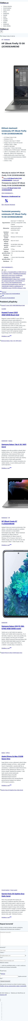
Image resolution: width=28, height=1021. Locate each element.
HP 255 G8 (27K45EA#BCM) (7, 297)
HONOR (5, 18)
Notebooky (7, 39)
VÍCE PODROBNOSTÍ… (7, 193)
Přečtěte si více (6, 336)
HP (2, 39)
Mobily (3, 752)
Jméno (2, 952)
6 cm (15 (17, 272)
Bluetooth (19, 273)
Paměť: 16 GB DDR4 (15, 280)
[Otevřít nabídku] (1, 31)
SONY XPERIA (7, 26)
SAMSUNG (6, 13)
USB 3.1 (7, 286)
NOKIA (5, 22)
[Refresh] (2, 973)
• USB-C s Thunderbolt (8, 272)
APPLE (5, 11)
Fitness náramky (7, 6)
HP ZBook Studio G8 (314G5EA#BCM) (10, 292)
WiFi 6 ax (13, 286)
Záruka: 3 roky (22, 288)
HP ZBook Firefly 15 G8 (17, 279)
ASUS (4, 17)
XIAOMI (5, 15)
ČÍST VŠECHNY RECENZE (8, 204)
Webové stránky (4, 962)
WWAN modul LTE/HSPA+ (10, 288)
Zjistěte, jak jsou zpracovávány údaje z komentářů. (13, 986)
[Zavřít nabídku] (0, 1000)
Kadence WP (3, 994)
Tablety (10, 440)
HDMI (9, 279)
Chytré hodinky (7, 8)
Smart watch (6, 10)
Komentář (3, 947)
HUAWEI (5, 20)
